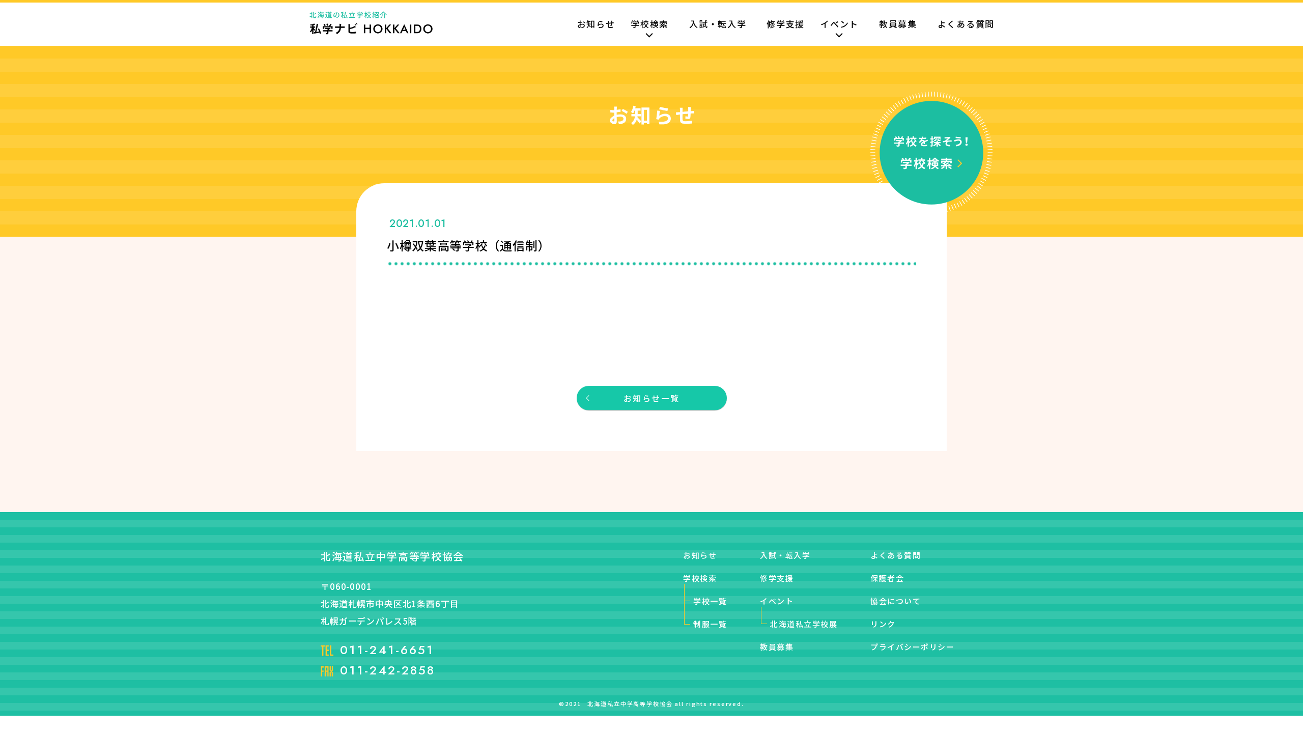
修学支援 (786, 24)
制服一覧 (710, 623)
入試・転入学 (717, 24)
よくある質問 (966, 24)
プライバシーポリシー (912, 646)
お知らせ (596, 24)
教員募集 (898, 24)
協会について (895, 601)
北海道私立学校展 (803, 623)
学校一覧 (710, 601)
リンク (883, 623)
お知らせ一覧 (652, 398)
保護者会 (887, 578)
